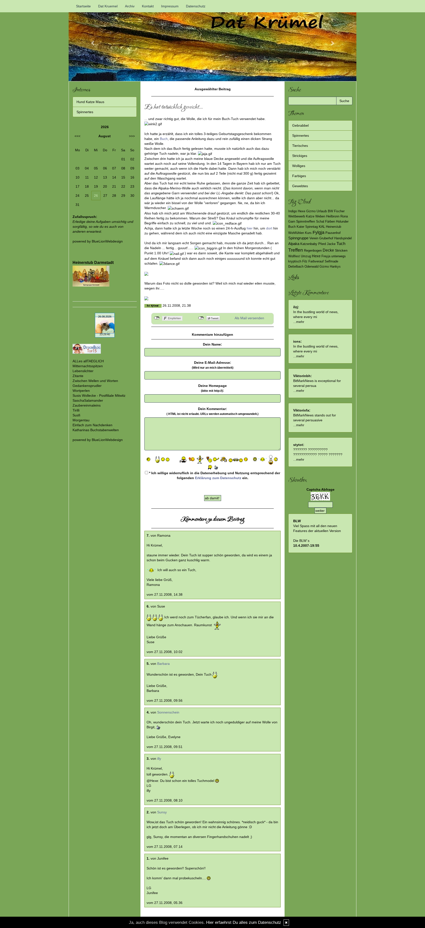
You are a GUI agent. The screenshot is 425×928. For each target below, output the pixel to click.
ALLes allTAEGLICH (88, 361)
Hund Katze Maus (90, 102)
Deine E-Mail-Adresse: (212, 365)
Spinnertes (84, 112)
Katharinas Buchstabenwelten (96, 430)
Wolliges (298, 166)
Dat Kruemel (108, 6)
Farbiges (299, 176)
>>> (132, 136)
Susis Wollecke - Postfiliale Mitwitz (99, 395)
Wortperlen (81, 391)
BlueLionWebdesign (107, 241)
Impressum (170, 6)
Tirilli (76, 410)
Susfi (76, 415)
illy (159, 759)
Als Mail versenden (249, 318)
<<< (77, 136)
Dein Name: (212, 344)
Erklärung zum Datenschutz (218, 478)
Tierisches (300, 146)
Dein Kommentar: (212, 411)
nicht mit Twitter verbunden (201, 318)
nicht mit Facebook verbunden (157, 318)
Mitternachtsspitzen (88, 366)
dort (269, 228)
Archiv (130, 6)
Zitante (78, 376)
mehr (300, 322)
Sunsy (162, 812)
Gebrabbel (300, 125)
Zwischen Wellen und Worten (95, 381)
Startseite (83, 6)
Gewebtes (300, 186)
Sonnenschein (168, 712)
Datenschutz (195, 6)
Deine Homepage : (212, 388)
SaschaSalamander (88, 400)
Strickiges (299, 156)
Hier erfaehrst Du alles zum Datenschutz (243, 922)
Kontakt (148, 6)
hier (250, 228)
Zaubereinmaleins (87, 405)
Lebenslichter (83, 371)
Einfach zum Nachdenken (92, 425)
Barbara (163, 664)
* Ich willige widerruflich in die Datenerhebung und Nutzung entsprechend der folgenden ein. (214, 475)
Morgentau (81, 420)
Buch (164, 139)
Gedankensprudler (87, 386)
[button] (90, 40)
